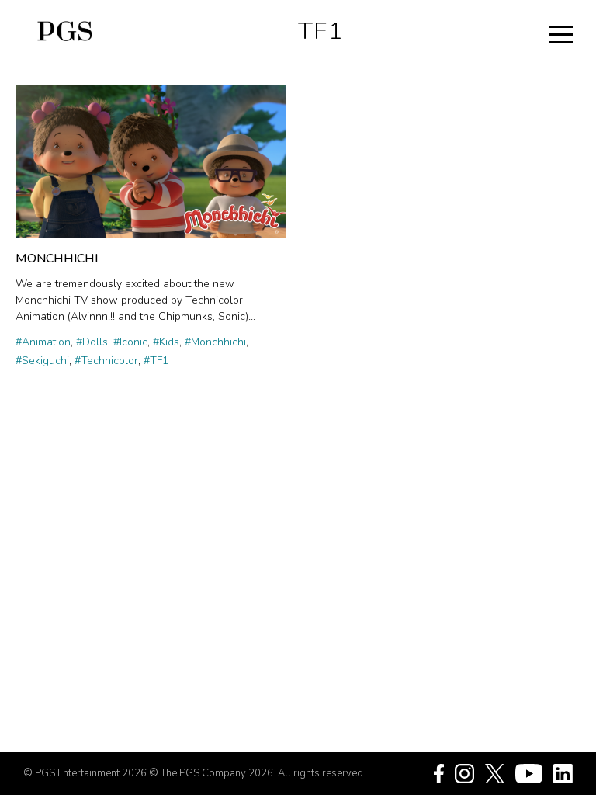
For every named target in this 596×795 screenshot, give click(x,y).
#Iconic (130, 342)
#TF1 (156, 360)
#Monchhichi (215, 342)
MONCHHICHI (57, 258)
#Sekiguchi (42, 360)
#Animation (43, 342)
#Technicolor (106, 360)
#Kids (166, 342)
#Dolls (92, 342)
